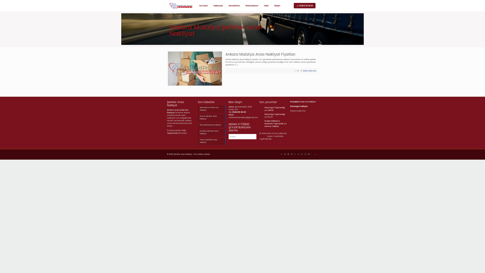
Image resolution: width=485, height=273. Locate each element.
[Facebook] (281, 154)
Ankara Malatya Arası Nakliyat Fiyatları (260, 54)
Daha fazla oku (309, 71)
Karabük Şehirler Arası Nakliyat (209, 132)
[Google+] (285, 154)
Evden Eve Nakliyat (303, 101)
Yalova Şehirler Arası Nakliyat (208, 141)
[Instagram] (305, 154)
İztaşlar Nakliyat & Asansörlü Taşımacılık (273, 122)
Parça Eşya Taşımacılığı (274, 107)
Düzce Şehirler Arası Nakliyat (208, 117)
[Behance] (309, 154)
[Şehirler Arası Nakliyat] (181, 5)
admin (271, 110)
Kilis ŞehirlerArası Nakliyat (210, 125)
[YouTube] (295, 154)
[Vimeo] (291, 154)
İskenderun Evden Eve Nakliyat (209, 108)
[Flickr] (298, 154)
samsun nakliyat (271, 126)
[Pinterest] (302, 154)
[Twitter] (288, 154)
